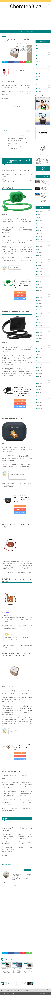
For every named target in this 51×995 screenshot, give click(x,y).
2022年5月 (43, 300)
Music (43, 61)
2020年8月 (43, 367)
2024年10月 (43, 217)
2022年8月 (43, 290)
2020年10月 (43, 360)
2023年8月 (43, 255)
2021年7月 (43, 332)
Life (43, 58)
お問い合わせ (30, 31)
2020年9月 (43, 364)
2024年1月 (43, 239)
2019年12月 (43, 392)
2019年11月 (43, 395)
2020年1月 (43, 389)
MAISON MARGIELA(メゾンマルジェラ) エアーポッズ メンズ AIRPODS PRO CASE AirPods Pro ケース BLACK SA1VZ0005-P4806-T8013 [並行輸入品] (22, 391)
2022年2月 (43, 309)
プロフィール (21, 31)
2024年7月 (43, 223)
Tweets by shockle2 (39, 95)
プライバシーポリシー (6, 993)
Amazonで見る (20, 292)
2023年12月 (43, 243)
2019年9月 (43, 402)
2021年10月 (43, 322)
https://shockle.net (13, 882)
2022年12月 (43, 278)
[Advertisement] (25, 20)
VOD (43, 64)
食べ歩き (43, 91)
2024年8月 (43, 220)
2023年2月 (43, 271)
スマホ (43, 76)
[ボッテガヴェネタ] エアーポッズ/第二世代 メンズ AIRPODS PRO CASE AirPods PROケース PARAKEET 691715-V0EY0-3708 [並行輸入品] (22, 283)
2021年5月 (43, 338)
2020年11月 (43, 357)
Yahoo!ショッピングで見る (20, 298)
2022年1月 (43, 313)
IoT (43, 55)
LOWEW (7, 612)
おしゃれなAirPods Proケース (7, 864)
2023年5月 (43, 262)
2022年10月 (43, 284)
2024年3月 (43, 233)
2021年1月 (43, 351)
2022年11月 (43, 281)
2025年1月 (43, 211)
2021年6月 (43, 335)
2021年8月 (43, 329)
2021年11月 (43, 319)
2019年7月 (43, 408)
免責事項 (13, 993)
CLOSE (28, 130)
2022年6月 (43, 297)
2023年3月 (43, 268)
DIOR (7, 778)
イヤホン (3, 36)
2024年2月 (43, 236)
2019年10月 (43, 399)
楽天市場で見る (20, 295)
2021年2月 (43, 348)
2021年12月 (43, 316)
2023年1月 (43, 274)
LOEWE (7, 557)
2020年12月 (43, 354)
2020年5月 (43, 376)
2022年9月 (43, 287)
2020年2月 (43, 386)
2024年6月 (43, 227)
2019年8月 (43, 405)
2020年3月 (43, 383)
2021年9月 (43, 325)
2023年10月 (43, 249)
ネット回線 (44, 81)
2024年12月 (43, 214)
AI (43, 45)
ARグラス (43, 48)
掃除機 (43, 84)
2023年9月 (43, 252)
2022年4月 (43, 303)
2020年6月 (43, 373)
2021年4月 (43, 341)
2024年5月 (43, 230)
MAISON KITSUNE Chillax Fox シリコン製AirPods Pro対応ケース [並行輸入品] (22, 499)
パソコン (43, 79)
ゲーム (43, 73)
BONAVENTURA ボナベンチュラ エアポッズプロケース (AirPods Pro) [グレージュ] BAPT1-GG (22, 746)
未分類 (43, 88)
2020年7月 (43, 370)
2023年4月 (43, 265)
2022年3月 (43, 306)
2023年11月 (43, 246)
